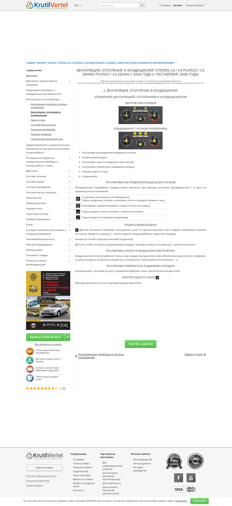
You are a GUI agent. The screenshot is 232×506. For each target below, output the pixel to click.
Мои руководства (142, 459)
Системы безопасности (43, 124)
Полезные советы (82, 467)
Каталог (178, 5)
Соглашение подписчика (37, 480)
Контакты (78, 490)
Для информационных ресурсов (112, 465)
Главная (30, 62)
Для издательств (112, 483)
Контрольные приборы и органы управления (101, 356)
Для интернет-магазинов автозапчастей (111, 490)
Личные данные (142, 463)
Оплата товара (81, 463)
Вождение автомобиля (43, 129)
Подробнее (181, 500)
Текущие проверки (41, 134)
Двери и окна (38, 120)
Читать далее (140, 343)
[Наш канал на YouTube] (191, 477)
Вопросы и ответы (83, 479)
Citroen (52, 62)
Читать (46, 300)
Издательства (80, 471)
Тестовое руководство (139, 469)
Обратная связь (44, 467)
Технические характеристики (47, 138)
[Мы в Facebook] (178, 477)
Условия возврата (34, 485)
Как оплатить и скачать (48, 344)
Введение (31, 75)
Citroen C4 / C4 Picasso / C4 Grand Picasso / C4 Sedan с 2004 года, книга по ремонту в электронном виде (116, 62)
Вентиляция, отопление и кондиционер (46, 114)
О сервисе (165, 5)
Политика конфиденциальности (41, 476)
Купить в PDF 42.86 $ (45, 337)
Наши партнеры (82, 475)
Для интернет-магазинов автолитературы (112, 476)
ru (77, 5)
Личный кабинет (194, 5)
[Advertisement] (116, 35)
